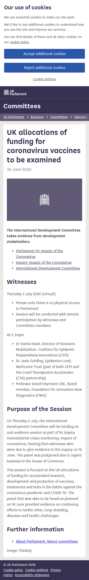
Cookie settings (44, 79)
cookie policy (19, 42)
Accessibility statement (32, 575)
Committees (22, 106)
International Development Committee (48, 268)
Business (37, 117)
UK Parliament (13, 117)
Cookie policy (13, 570)
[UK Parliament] (15, 92)
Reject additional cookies (44, 68)
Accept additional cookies (45, 54)
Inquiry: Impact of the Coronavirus (43, 262)
